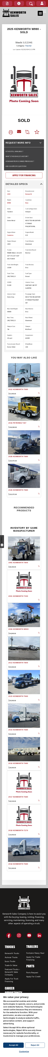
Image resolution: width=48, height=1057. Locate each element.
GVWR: (9, 282)
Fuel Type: (28, 273)
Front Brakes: (29, 265)
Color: (9, 218)
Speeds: (9, 335)
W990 (9, 203)
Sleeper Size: (11, 326)
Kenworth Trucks (12, 953)
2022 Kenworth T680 (18, 389)
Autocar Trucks (11, 957)
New (26, 203)
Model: (9, 200)
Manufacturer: (29, 191)
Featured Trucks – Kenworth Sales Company (12, 972)
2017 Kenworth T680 (18, 797)
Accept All (13, 1045)
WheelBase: (29, 344)
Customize (24, 1051)
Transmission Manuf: (13, 344)
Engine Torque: (11, 241)
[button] (7, 3)
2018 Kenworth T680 (18, 864)
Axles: (9, 209)
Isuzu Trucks (10, 961)
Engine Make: (11, 232)
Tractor (28, 46)
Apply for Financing (24, 175)
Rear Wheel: (29, 317)
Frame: (9, 250)
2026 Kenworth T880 (18, 456)
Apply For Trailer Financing (33, 958)
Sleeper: (28, 326)
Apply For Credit (33, 976)
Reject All (35, 1045)
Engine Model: (29, 232)
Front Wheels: (29, 241)
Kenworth (28, 194)
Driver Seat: (29, 218)
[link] (11, 132)
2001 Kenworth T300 (18, 596)
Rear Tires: (10, 317)
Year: (8, 191)
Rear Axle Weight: (12, 309)
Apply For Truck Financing (11, 980)
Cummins (10, 235)
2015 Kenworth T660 (18, 696)
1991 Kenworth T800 (18, 563)
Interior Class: (29, 282)
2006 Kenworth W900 (18, 629)
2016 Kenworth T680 (18, 763)
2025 (8, 194)
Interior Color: (11, 294)
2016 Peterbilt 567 (17, 423)
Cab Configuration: (31, 209)
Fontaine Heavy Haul (35, 953)
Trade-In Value (11, 965)
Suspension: (29, 335)
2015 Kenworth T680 (18, 730)
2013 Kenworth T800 (18, 663)
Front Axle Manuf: (30, 250)
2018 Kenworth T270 (18, 830)
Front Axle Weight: (13, 265)
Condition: (28, 200)
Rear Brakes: (29, 309)
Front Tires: (10, 273)
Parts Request (32, 972)
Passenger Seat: (30, 294)
